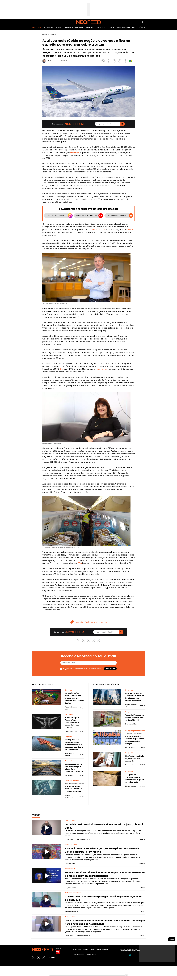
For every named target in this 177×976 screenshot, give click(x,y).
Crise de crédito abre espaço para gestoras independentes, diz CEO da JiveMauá (103, 898)
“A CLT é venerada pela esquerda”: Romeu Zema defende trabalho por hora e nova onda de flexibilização (105, 922)
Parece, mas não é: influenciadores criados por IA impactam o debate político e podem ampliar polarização (105, 874)
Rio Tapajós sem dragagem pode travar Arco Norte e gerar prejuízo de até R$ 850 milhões (74, 745)
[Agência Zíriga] (130, 955)
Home (44, 34)
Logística (103, 622)
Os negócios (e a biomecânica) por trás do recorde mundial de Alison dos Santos (74, 698)
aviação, (79, 622)
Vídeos (142, 27)
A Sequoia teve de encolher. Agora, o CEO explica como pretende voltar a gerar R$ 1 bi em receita (102, 850)
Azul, (87, 622)
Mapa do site (91, 954)
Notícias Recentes (43, 684)
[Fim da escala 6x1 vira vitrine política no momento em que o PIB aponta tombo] (46, 787)
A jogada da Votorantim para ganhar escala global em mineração (134, 778)
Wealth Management (74, 27)
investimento (102, 369)
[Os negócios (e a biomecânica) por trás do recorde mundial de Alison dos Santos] (46, 697)
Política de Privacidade (99, 949)
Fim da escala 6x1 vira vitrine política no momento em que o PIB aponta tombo (74, 787)
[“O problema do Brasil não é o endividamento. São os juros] (46, 827)
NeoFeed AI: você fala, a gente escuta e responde (135, 758)
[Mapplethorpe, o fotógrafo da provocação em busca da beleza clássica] (46, 721)
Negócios (36, 27)
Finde (111, 27)
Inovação (101, 27)
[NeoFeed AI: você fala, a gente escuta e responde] (107, 759)
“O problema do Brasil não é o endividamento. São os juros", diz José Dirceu (104, 826)
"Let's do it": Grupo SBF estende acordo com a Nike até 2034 (135, 717)
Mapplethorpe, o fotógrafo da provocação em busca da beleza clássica (72, 722)
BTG (80, 563)
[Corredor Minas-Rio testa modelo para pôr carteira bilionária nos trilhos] (46, 768)
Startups (90, 27)
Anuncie (85, 949)
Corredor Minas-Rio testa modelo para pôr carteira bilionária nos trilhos (74, 768)
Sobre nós (77, 949)
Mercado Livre (98, 229)
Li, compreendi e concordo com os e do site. (82, 669)
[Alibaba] (107, 737)
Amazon (130, 229)
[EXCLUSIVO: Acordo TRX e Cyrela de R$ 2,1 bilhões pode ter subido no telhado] (107, 697)
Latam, (94, 622)
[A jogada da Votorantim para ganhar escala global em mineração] (107, 778)
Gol (61, 369)
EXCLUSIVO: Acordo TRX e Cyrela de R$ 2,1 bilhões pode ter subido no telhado (134, 697)
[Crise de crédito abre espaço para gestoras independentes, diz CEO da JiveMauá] (46, 899)
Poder (58, 27)
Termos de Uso (90, 668)
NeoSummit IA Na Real (126, 27)
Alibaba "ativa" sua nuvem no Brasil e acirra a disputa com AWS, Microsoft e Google (134, 739)
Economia (48, 27)
